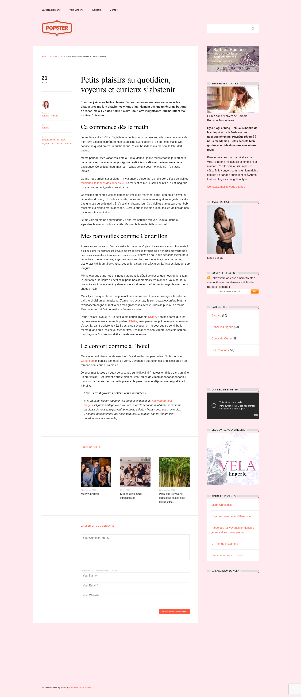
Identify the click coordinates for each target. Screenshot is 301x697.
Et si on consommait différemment (131, 495)
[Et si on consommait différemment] (135, 487)
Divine (151, 316)
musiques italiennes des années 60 (103, 183)
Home (44, 56)
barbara (45, 140)
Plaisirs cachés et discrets (227, 555)
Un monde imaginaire (224, 543)
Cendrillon (87, 360)
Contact (114, 9)
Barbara (53, 56)
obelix (53, 143)
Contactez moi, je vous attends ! (226, 186)
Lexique (96, 9)
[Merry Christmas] (96, 487)
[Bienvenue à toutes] (233, 111)
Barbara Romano (51, 9)
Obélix (133, 321)
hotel (63, 140)
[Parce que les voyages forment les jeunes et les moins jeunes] (174, 487)
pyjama (60, 143)
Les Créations (220, 350)
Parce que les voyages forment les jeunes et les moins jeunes (172, 497)
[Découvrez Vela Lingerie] (233, 484)
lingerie (45, 143)
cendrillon (55, 140)
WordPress (73, 688)
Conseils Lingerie (222, 327)
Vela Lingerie (76, 9)
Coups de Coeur (221, 338)
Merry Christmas (90, 493)
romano (68, 143)
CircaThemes (85, 688)
